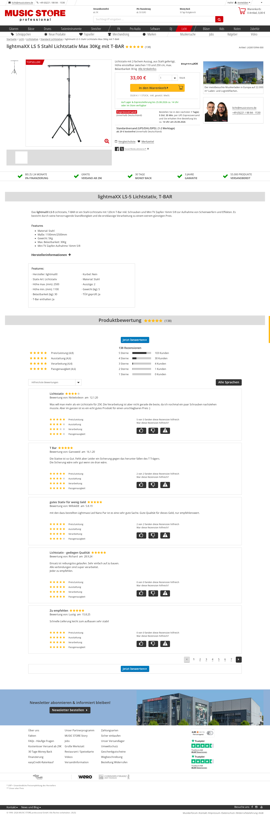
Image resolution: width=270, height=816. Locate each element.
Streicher (96, 28)
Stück (182, 77)
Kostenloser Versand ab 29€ (44, 746)
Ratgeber (233, 34)
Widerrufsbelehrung (247, 812)
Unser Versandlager (113, 741)
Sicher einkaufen (111, 735)
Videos (69, 757)
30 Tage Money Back (40, 751)
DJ (171, 28)
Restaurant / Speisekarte (79, 751)
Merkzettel (148, 141)
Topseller (89, 34)
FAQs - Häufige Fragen (41, 741)
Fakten (32, 735)
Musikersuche (188, 34)
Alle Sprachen (228, 382)
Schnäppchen (23, 34)
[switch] (210, 733)
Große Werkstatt (74, 746)
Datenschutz (228, 812)
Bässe (31, 28)
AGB (261, 812)
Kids (221, 28)
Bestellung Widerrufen (114, 762)
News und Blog (30, 807)
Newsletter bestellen (68, 710)
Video (254, 34)
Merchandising (121, 34)
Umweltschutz (109, 746)
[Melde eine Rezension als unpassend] (165, 431)
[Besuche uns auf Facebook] (252, 807)
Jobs (211, 34)
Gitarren (13, 28)
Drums (47, 28)
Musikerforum (190, 812)
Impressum (214, 812)
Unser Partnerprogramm (79, 730)
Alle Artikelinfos (147, 69)
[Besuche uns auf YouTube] (261, 807)
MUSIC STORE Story (76, 735)
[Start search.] (219, 19)
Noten (237, 28)
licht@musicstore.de (22, 2)
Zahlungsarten (109, 730)
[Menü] (213, 730)
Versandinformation (77, 762)
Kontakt (11, 807)
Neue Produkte (57, 34)
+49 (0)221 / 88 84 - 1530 (246, 112)
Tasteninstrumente (71, 28)
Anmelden (243, 2)
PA (118, 28)
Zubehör (254, 28)
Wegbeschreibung (111, 757)
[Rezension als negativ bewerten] (153, 431)
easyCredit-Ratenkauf (40, 762)
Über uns (33, 730)
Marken (152, 34)
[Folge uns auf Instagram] (256, 807)
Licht (184, 28)
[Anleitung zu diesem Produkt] (21, 157)
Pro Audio (135, 28)
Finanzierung (35, 757)
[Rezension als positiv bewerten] (141, 431)
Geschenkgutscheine (113, 751)
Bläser (206, 28)
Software (155, 28)
